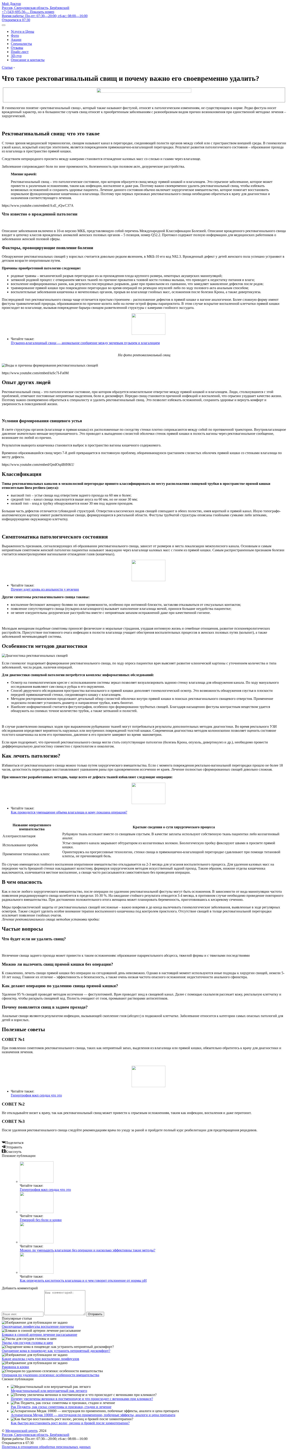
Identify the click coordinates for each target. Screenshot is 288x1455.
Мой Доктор (11, 4)
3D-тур (16, 56)
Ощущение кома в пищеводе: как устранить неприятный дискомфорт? (56, 1351)
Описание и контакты (28, 60)
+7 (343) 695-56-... (28, 12)
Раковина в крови (15, 1367)
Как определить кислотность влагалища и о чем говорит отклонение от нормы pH (83, 1280)
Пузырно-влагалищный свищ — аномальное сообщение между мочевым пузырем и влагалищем (85, 343)
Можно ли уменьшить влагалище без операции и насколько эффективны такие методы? (87, 1250)
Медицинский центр (21, 1431)
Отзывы (17, 48)
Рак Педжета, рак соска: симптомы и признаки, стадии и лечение (61, 1407)
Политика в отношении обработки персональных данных (46, 1447)
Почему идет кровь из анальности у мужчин (45, 589)
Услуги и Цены (22, 31)
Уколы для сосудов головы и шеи (27, 1343)
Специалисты (21, 44)
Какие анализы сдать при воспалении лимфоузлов (40, 1359)
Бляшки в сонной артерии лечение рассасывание (39, 1334)
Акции (16, 40)
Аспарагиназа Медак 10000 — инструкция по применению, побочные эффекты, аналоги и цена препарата (93, 1415)
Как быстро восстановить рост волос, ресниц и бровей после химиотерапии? (70, 1423)
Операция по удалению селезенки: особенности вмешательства (50, 1375)
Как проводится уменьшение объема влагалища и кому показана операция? (69, 812)
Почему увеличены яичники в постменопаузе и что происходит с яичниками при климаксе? (82, 1399)
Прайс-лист (20, 52)
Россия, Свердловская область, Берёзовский (35, 8)
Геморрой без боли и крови (41, 1220)
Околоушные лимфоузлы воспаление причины (38, 1326)
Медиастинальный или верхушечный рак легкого (49, 1391)
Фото (15, 35)
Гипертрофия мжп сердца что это (36, 1095)
